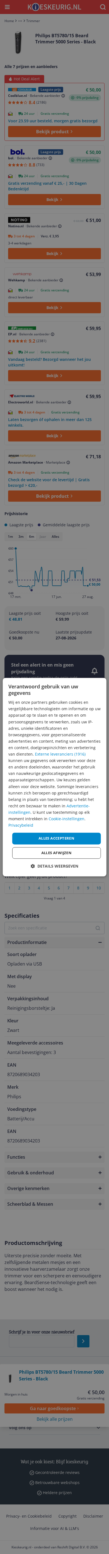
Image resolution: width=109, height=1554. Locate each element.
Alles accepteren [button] (56, 838)
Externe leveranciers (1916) (60, 754)
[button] (54, 866)
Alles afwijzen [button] (56, 852)
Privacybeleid (20, 825)
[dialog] (54, 777)
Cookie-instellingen (66, 818)
